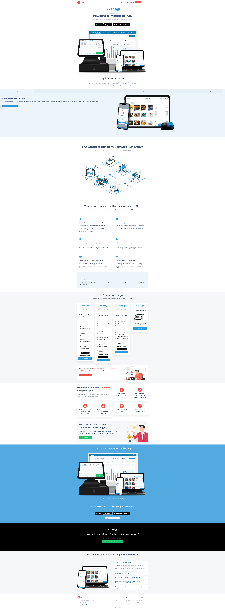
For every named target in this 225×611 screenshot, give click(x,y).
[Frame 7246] (108, 23)
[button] (131, 562)
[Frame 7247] (99, 23)
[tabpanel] (112, 113)
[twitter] (80, 604)
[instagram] (82, 604)
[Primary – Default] (121, 23)
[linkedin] (86, 604)
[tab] (18, 91)
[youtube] (84, 604)
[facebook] (77, 604)
